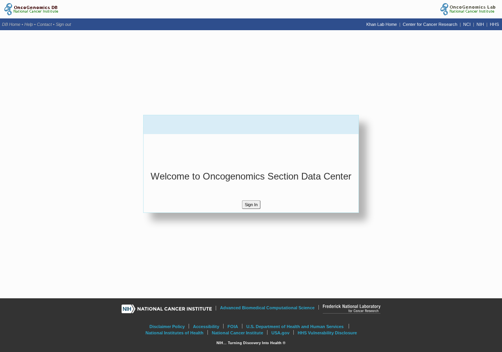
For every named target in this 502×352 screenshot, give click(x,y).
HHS (494, 24)
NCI (467, 24)
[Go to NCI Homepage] (167, 308)
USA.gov (280, 332)
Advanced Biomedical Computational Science (267, 307)
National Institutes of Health (175, 332)
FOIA (232, 326)
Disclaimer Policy (167, 326)
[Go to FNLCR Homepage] (351, 310)
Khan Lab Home (382, 24)
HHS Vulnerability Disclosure (327, 332)
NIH (481, 24)
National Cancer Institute (237, 332)
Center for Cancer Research (430, 24)
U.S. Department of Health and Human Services (295, 326)
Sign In (251, 204)
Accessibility (206, 326)
